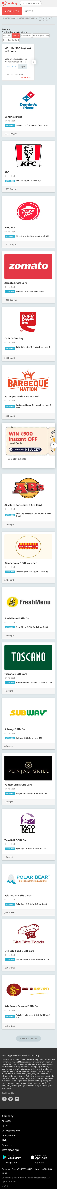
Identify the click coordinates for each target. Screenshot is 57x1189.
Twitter (10, 1099)
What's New (26, 35)
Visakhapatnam (27, 18)
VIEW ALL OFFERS (28, 1038)
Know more (26, 77)
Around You (12, 11)
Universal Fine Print (11, 1130)
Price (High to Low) (41, 35)
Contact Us (7, 1145)
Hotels (29, 11)
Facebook (4, 1099)
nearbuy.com (9, 18)
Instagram (17, 1099)
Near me (6, 35)
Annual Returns (9, 1135)
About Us (6, 1120)
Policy (4, 1125)
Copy (22, 66)
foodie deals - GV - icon (46, 19)
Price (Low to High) (11, 40)
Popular (16, 35)
